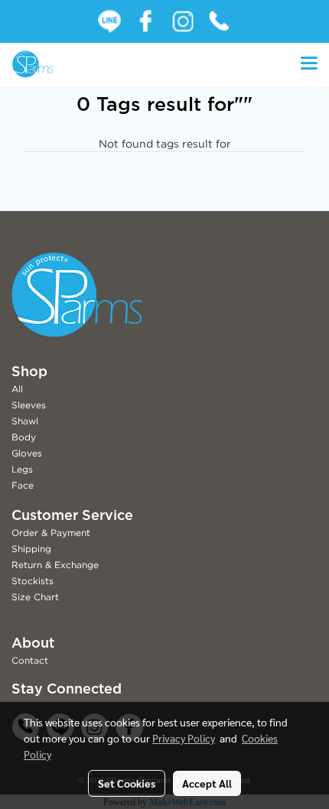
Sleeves (28, 405)
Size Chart (35, 597)
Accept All (207, 783)
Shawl (24, 421)
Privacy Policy (183, 738)
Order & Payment (50, 533)
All (17, 389)
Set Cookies (126, 783)
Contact (29, 660)
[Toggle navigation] (309, 64)
